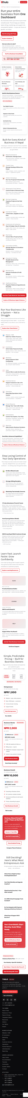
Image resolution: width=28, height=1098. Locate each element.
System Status (6, 1066)
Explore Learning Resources (10, 570)
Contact (4, 1069)
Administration (6, 1049)
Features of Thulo (7, 1013)
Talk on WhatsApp (7, 995)
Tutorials (4, 1062)
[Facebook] (3, 999)
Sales (3, 1039)
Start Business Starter (11, 758)
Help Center (5, 1057)
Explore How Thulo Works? (10, 328)
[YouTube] (15, 999)
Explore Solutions (7, 38)
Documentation (6, 1059)
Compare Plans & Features (14, 848)
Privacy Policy (5, 1094)
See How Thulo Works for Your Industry (14, 295)
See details (8, 716)
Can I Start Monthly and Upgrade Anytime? (13, 883)
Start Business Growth (11, 806)
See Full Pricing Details (12, 836)
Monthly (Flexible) (6, 676)
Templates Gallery (7, 1017)
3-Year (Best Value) (21, 676)
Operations (5, 1044)
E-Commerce (5, 1035)
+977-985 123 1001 (13, 59)
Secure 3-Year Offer (11, 832)
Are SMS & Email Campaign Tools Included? (13, 899)
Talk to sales (8, 810)
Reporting (5, 1051)
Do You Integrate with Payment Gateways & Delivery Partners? (13, 908)
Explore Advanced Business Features (14, 445)
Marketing (5, 1037)
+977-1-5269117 (8, 1078)
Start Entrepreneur (10, 711)
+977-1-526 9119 (8, 1003)
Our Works (5, 1024)
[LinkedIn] (11, 999)
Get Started (23, 2)
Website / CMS (6, 1033)
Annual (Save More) (13, 676)
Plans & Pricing (6, 1015)
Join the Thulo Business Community (14, 642)
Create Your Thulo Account (10, 991)
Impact (4, 1026)
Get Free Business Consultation (14, 54)
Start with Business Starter (13, 940)
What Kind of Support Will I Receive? (12, 916)
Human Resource (6, 1046)
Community (5, 1064)
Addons (4, 1022)
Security (9, 1095)
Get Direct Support (14, 646)
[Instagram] (7, 999)
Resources (5, 1019)
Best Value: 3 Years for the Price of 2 (14, 967)
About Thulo (5, 1010)
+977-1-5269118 (8, 1080)
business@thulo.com (10, 1005)
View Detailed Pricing (14, 843)
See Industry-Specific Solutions (13, 962)
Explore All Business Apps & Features (14, 300)
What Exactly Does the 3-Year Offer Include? (12, 891)
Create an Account (11, 944)
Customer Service (7, 1042)
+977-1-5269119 (8, 1082)
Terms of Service (14, 1094)
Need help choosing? (11, 763)
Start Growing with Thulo (9, 33)
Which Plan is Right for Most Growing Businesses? (12, 874)
